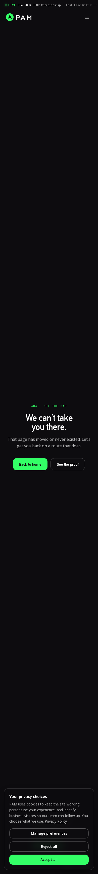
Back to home (30, 464)
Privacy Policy (56, 821)
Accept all (49, 859)
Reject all (49, 846)
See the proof (68, 464)
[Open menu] (87, 17)
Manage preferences (49, 833)
